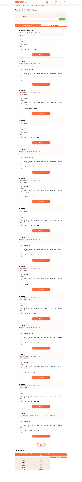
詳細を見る (41, 54)
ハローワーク (54, 25)
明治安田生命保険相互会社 (26, 30)
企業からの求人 (28, 25)
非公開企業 (22, 61)
